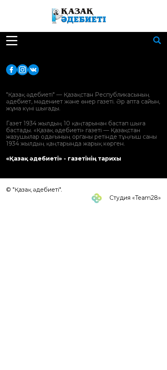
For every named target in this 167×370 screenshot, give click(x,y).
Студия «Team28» (134, 197)
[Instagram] (22, 69)
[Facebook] (11, 69)
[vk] (33, 69)
